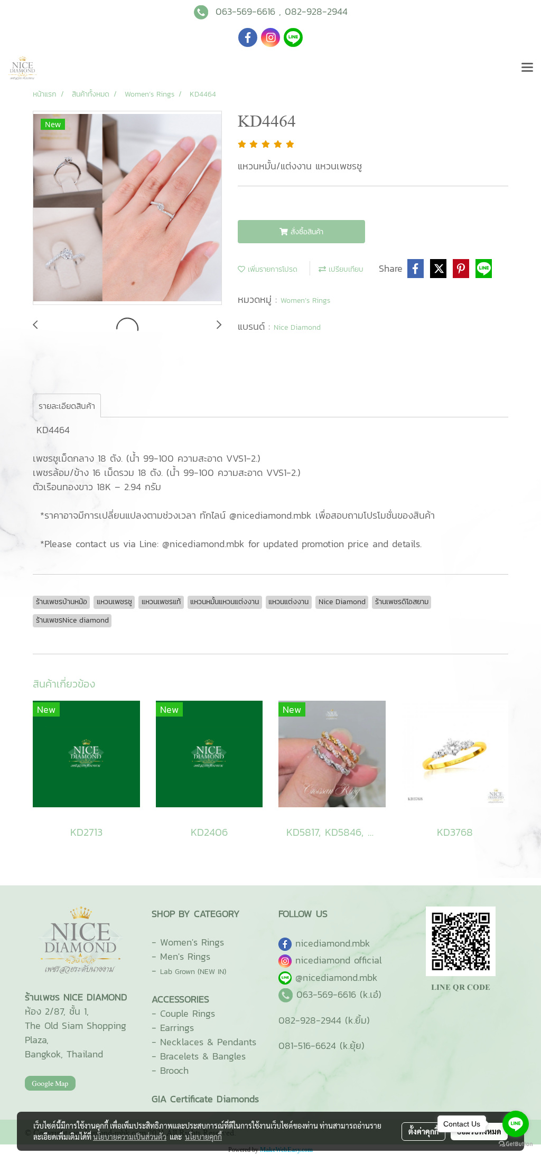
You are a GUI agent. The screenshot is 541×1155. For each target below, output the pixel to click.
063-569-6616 (245, 11)
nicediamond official (338, 960)
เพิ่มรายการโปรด (271, 269)
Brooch (174, 1070)
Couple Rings (187, 1013)
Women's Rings (192, 942)
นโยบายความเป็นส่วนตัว (129, 1136)
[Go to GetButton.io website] (516, 1144)
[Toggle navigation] (527, 68)
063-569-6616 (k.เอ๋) (338, 994)
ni (332, 943)
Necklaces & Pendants (208, 1042)
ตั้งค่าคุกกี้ (423, 1131)
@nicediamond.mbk (336, 977)
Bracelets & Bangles (203, 1056)
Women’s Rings (305, 300)
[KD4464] (127, 208)
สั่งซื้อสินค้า (305, 231)
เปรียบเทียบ (344, 269)
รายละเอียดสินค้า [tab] (67, 405)
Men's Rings (185, 956)
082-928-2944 (316, 11)
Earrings (177, 1027)
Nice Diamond (297, 327)
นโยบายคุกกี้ (203, 1136)
